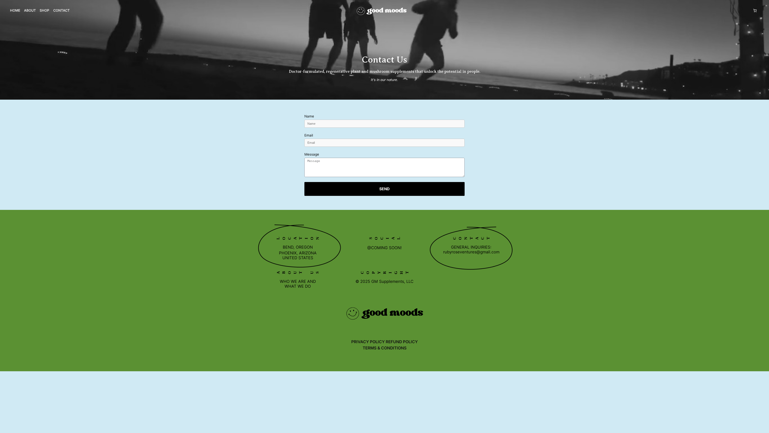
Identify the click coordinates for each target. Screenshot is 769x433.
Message (311, 154)
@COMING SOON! (384, 247)
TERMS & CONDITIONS (385, 348)
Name (309, 116)
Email (308, 135)
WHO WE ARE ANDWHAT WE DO (298, 284)
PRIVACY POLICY (368, 341)
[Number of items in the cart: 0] (754, 10)
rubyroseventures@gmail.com (471, 252)
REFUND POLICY (402, 341)
